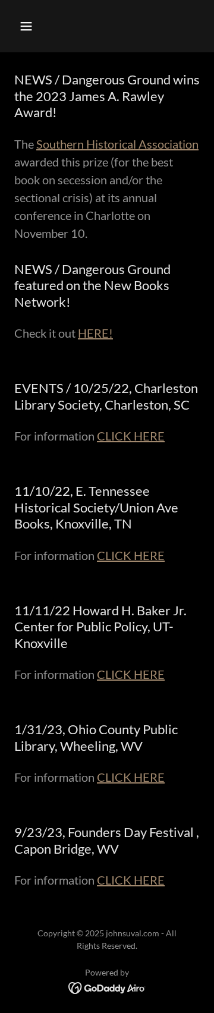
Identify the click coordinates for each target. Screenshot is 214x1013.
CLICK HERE (131, 436)
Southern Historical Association (117, 144)
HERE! (95, 333)
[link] (107, 986)
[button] (35, 26)
